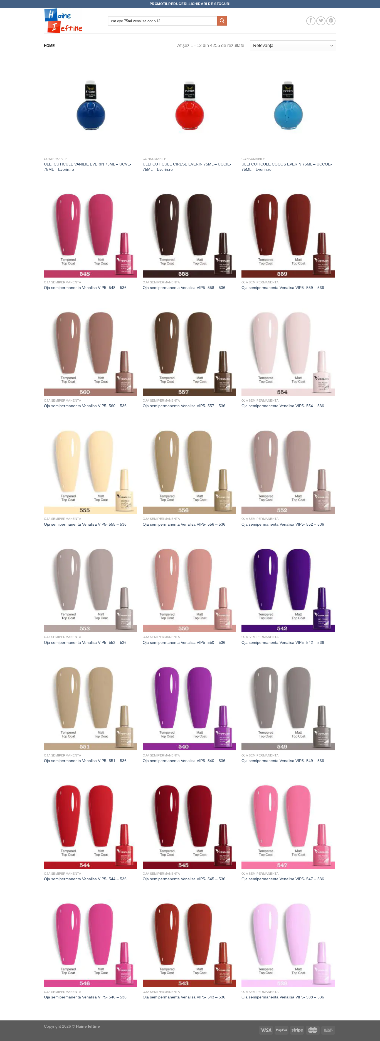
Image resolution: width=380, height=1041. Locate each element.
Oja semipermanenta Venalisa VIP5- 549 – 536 (282, 760)
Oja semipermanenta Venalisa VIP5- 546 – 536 (85, 997)
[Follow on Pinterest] (330, 21)
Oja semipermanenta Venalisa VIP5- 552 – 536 (282, 524)
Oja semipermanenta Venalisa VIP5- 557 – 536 (184, 406)
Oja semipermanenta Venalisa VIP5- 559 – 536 (282, 287)
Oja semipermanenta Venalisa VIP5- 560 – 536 (85, 406)
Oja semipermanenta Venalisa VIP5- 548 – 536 (85, 287)
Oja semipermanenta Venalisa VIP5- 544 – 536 (85, 879)
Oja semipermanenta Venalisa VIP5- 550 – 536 (184, 642)
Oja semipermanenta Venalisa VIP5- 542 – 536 (282, 642)
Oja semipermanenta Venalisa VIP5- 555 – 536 (85, 524)
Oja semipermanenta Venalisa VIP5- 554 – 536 (282, 406)
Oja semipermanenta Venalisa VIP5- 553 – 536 (85, 642)
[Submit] (222, 21)
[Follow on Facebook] (310, 21)
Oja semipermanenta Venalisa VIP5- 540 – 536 (184, 760)
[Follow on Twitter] (320, 21)
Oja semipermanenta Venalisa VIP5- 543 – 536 (184, 997)
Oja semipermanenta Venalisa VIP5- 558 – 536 (184, 287)
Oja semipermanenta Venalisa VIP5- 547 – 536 (282, 879)
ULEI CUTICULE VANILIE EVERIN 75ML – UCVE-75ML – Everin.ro (87, 167)
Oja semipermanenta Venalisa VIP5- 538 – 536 (282, 997)
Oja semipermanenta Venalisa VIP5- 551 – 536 (85, 760)
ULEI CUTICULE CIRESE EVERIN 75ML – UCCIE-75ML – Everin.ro (187, 167)
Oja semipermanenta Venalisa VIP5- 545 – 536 (184, 879)
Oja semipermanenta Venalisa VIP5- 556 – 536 (184, 524)
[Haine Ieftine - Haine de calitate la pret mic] (72, 20)
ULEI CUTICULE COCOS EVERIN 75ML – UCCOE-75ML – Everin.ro (286, 167)
